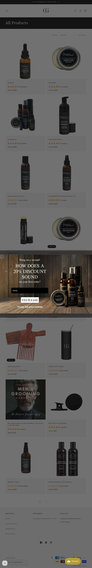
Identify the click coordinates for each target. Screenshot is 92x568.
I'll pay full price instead (29, 307)
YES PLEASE (30, 300)
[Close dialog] (2, 256)
